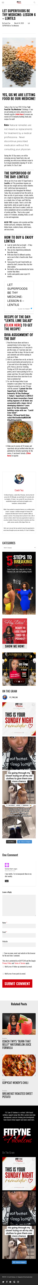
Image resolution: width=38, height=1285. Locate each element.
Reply (7, 881)
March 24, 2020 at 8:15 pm (10, 871)
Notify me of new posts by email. (15, 973)
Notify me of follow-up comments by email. (18, 966)
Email (4, 931)
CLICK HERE (13, 324)
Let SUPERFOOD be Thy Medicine (16, 24)
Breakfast (4, 1038)
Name (4, 922)
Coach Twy (7, 23)
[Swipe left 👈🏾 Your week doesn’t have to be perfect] (19, 719)
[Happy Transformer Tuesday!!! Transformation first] (19, 753)
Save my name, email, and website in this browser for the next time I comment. (18, 954)
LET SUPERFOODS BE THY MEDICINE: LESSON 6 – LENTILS (17, 294)
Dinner (4, 1080)
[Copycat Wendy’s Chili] (19, 1070)
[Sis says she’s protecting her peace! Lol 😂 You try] (19, 821)
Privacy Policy (6, 963)
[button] (3, 2)
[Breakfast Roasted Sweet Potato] (19, 1095)
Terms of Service (19, 963)
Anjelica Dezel (29, 1277)
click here (20, 114)
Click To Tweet (24, 309)
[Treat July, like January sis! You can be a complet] (19, 787)
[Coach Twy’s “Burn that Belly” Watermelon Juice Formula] (19, 1032)
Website (5, 941)
